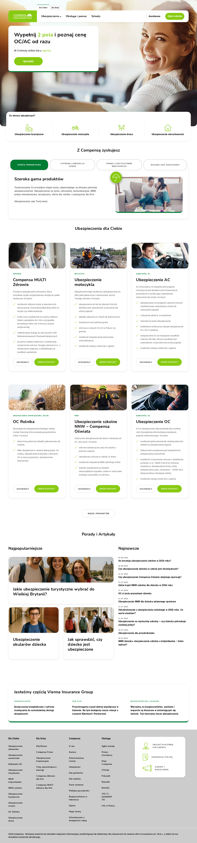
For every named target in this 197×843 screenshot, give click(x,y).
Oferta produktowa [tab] (29, 165)
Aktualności (74, 767)
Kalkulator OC (15, 764)
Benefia (105, 787)
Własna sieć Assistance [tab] (165, 165)
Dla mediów (75, 778)
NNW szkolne (15, 788)
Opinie (72, 805)
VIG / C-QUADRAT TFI (107, 796)
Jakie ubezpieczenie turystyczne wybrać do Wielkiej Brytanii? (53, 591)
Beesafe (106, 782)
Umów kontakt (46, 362)
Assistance (155, 16)
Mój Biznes (41, 746)
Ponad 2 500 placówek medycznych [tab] (119, 164)
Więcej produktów (98, 513)
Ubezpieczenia (50, 16)
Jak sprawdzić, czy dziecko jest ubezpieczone (85, 644)
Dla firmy (55, 8)
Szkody (95, 16)
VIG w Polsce (108, 805)
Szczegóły (23, 362)
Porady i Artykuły (98, 534)
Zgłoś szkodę (175, 16)
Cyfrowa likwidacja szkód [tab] (72, 164)
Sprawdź (28, 61)
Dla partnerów (76, 773)
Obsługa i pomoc (76, 16)
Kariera (72, 752)
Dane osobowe (76, 784)
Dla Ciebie (43, 8)
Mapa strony (75, 811)
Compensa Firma (44, 752)
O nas (72, 746)
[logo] (22, 16)
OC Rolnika (14, 811)
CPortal (105, 770)
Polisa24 (106, 776)
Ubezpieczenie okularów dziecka (29, 642)
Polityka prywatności (79, 790)
